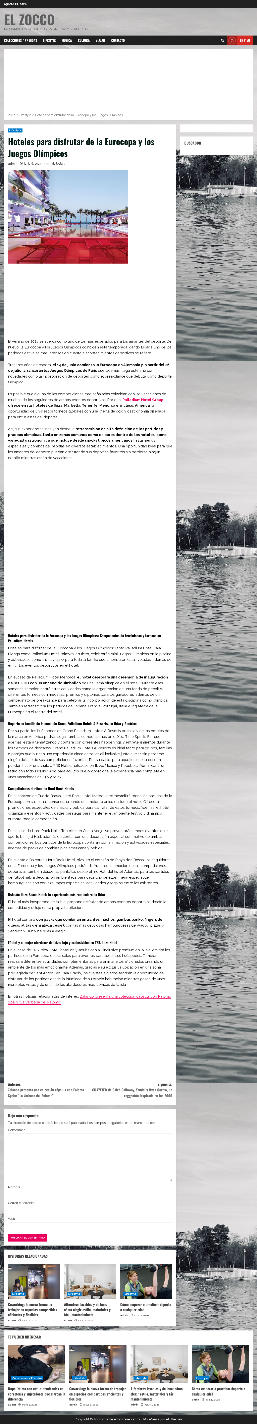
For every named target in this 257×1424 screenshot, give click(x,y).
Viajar (100, 40)
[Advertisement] (128, 82)
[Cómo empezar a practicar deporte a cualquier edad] (146, 1281)
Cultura (84, 40)
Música (67, 40)
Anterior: (46, 1090)
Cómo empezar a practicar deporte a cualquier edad (145, 1307)
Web (11, 1219)
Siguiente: (132, 1090)
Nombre (14, 1187)
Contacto (118, 40)
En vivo (245, 40)
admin (12, 163)
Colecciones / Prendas (20, 40)
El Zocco (29, 19)
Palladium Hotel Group (142, 400)
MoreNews (151, 1419)
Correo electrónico (22, 1203)
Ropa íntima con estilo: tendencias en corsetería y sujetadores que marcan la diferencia (36, 1393)
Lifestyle (49, 40)
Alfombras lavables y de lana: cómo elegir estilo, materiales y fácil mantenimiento (87, 1309)
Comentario (17, 1130)
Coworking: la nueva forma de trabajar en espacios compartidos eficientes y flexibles (32, 1309)
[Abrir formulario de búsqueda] (222, 41)
